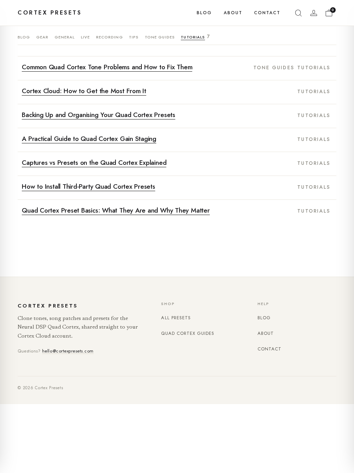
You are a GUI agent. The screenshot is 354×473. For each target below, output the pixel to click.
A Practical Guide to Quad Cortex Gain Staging (89, 139)
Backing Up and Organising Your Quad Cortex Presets (98, 115)
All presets (175, 317)
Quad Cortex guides (187, 333)
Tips (134, 37)
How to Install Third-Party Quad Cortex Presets (88, 186)
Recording (109, 37)
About (233, 13)
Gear (42, 37)
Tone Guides (160, 37)
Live (85, 37)
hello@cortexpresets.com (68, 351)
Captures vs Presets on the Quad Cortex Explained (94, 163)
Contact (267, 13)
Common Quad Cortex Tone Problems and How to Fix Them (107, 67)
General (65, 37)
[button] (298, 13)
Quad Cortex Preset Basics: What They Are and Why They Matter (115, 210)
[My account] (314, 13)
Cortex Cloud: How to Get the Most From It (84, 91)
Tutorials (193, 37)
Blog (204, 13)
